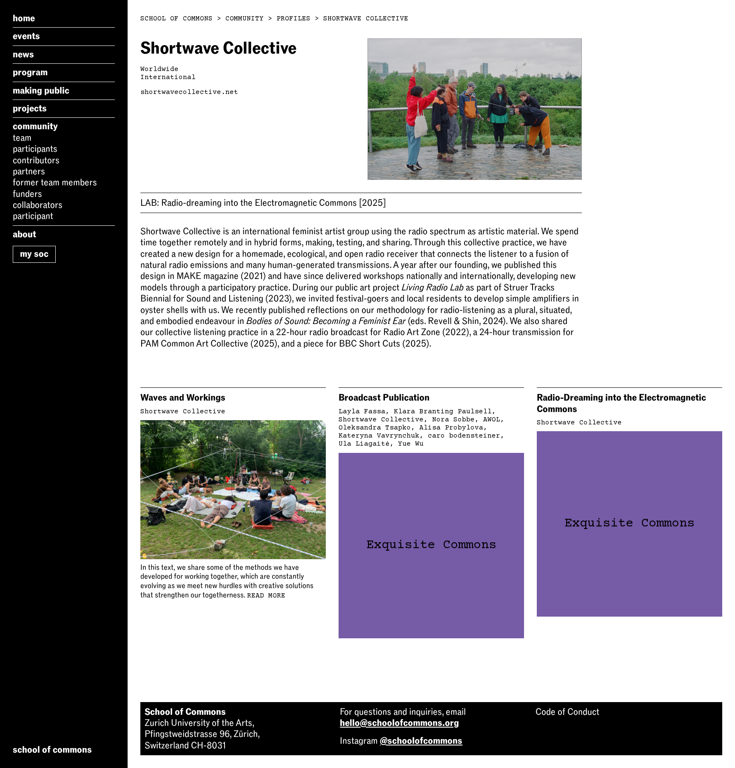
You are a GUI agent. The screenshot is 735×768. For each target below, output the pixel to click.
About (24, 234)
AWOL (491, 420)
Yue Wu (411, 444)
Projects (30, 108)
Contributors (36, 160)
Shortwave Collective (365, 19)
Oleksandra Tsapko (375, 428)
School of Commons (176, 19)
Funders (27, 194)
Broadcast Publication (384, 397)
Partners (29, 171)
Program (30, 72)
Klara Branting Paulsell (443, 411)
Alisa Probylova (451, 428)
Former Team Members (55, 182)
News (23, 54)
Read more (266, 596)
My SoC (34, 254)
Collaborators (38, 205)
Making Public (41, 90)
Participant (33, 216)
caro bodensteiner (464, 436)
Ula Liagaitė (364, 444)
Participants (35, 149)
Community (35, 126)
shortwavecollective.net (189, 92)
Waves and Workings (182, 397)
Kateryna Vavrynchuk (379, 436)
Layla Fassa (362, 411)
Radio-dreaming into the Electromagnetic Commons (263, 203)
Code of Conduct (567, 712)
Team (22, 137)
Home (24, 18)
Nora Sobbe (453, 420)
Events (26, 36)
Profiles (293, 19)
